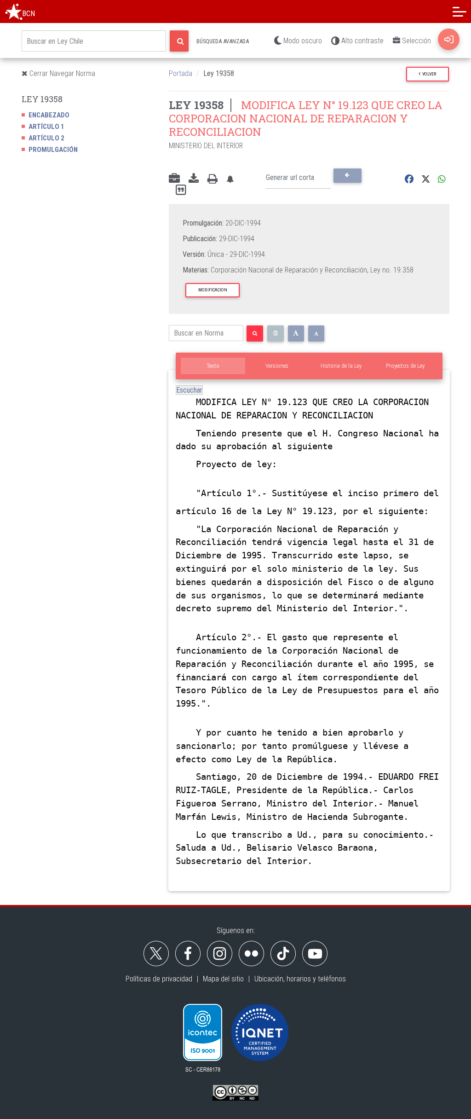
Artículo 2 (46, 138)
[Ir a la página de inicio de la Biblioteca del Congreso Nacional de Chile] (14, 11)
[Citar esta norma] (181, 190)
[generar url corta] (347, 175)
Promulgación (53, 149)
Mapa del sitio (223, 978)
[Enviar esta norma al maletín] (174, 179)
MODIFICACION (212, 289)
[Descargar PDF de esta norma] (194, 179)
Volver (428, 73)
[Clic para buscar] (179, 41)
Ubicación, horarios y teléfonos (300, 978)
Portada (180, 73)
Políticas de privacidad (159, 978)
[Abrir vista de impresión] (212, 179)
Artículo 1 (46, 126)
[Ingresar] (449, 39)
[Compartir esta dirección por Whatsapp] (442, 179)
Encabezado (49, 115)
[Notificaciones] (230, 179)
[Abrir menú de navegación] (459, 11)
